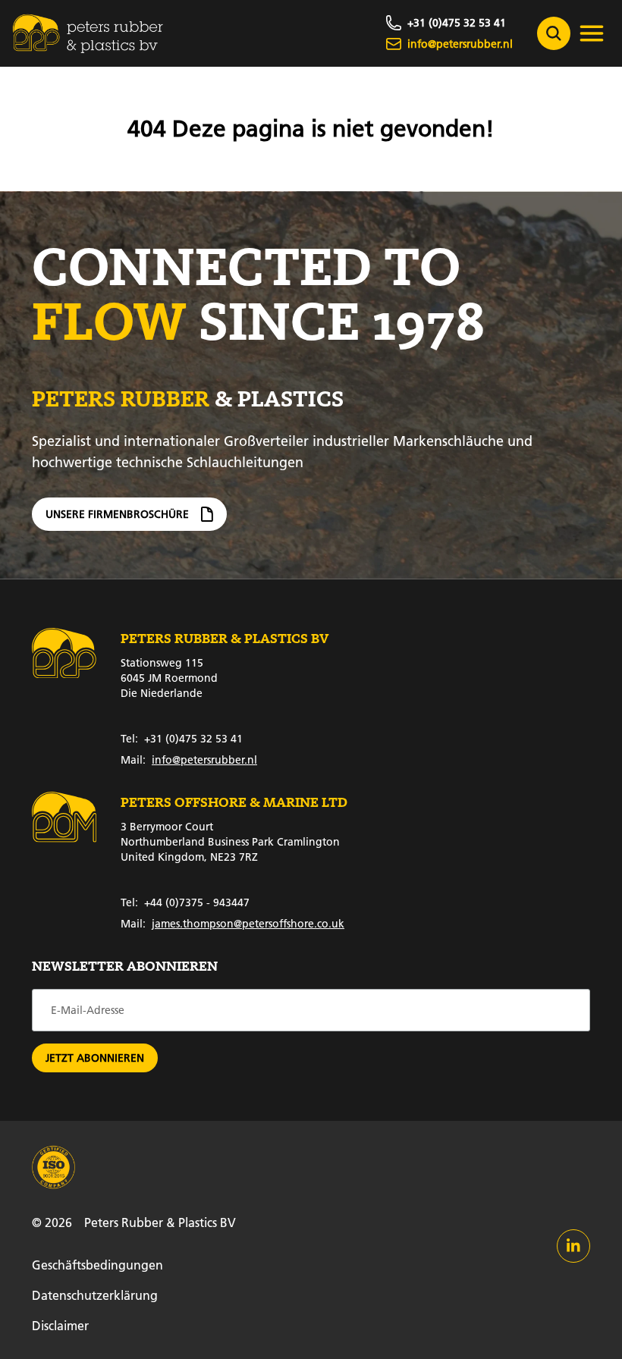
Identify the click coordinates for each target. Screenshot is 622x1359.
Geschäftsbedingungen (97, 1265)
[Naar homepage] (88, 33)
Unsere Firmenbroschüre (117, 514)
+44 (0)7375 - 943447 (185, 902)
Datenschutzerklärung (95, 1295)
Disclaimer (60, 1325)
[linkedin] (573, 1246)
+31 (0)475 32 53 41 (182, 738)
